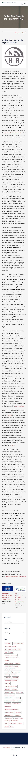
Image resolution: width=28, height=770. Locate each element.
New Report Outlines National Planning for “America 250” (7, 587)
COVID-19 (7, 683)
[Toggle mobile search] (21, 4)
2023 (6, 652)
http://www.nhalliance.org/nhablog (16, 576)
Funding (7, 692)
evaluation (14, 689)
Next (23, 33)
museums (19, 701)
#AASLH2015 (8, 643)
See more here (19, 406)
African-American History (11, 666)
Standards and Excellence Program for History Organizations (14, 719)
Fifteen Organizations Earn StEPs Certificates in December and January (20, 587)
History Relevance (9, 695)
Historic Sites (19, 692)
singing (10, 415)
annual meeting (9, 672)
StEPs (6, 723)
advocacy (17, 663)
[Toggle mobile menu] (25, 4)
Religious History (9, 712)
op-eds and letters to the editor (13, 133)
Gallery (7, 590)
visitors (20, 723)
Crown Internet (14, 750)
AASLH (11, 652)
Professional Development (11, 709)
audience (17, 672)
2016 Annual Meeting (10, 646)
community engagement (11, 680)
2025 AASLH (7, 747)
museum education (10, 701)
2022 (19, 649)
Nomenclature (16, 703)
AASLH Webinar (9, 663)
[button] (2, 597)
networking (8, 703)
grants (12, 692)
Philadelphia (8, 706)
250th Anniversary (18, 643)
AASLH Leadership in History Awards (12, 659)
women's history (9, 726)
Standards (17, 715)
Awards (7, 674)
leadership (17, 698)
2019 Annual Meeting (10, 649)
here (13, 445)
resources (18, 712)
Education (7, 689)
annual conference (10, 669)
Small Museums (9, 715)
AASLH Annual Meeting (11, 655)
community (15, 677)
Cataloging (13, 674)
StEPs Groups (13, 723)
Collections (7, 677)
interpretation (8, 698)
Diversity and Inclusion (11, 686)
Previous (17, 33)
